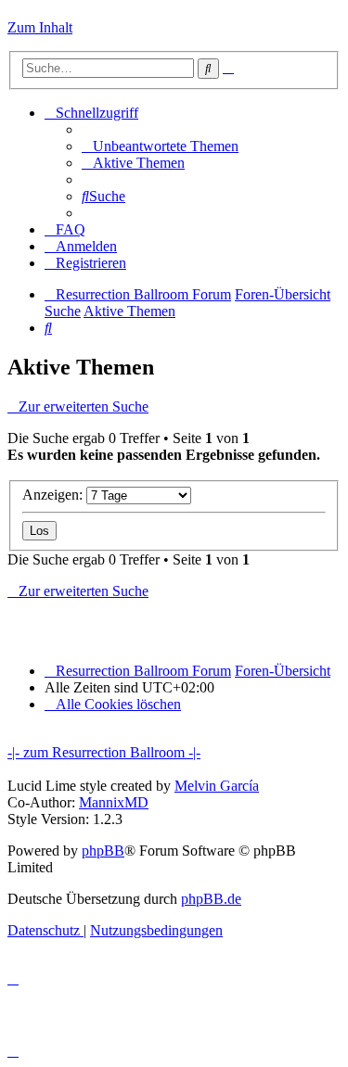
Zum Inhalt (39, 27)
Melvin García (216, 786)
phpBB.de (211, 899)
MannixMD (113, 802)
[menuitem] (160, 146)
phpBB (103, 850)
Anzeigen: (54, 494)
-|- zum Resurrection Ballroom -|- (103, 752)
